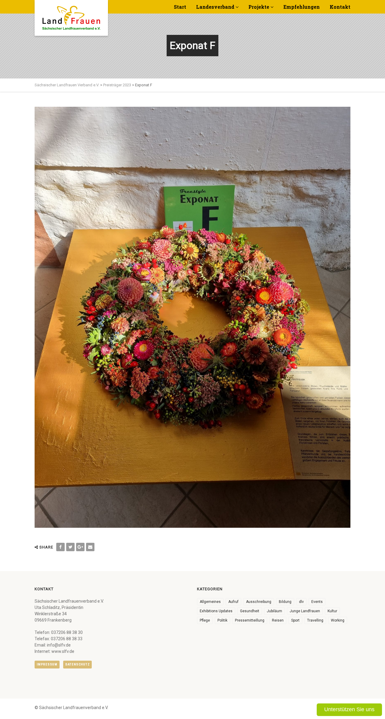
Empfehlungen (301, 7)
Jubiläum (274, 611)
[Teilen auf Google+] (80, 547)
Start (180, 7)
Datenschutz (77, 664)
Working (337, 620)
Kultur (332, 611)
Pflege (205, 620)
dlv (301, 602)
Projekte (258, 7)
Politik (222, 620)
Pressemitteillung (249, 620)
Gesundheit (249, 611)
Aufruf (233, 602)
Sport (295, 620)
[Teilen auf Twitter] (70, 547)
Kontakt (340, 7)
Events (317, 602)
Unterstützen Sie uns (349, 709)
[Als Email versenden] (90, 547)
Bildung (285, 602)
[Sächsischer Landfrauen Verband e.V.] (71, 16)
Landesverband (215, 7)
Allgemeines (210, 602)
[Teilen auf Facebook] (60, 547)
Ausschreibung (258, 602)
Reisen (278, 620)
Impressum (47, 664)
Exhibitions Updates (216, 611)
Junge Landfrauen (305, 611)
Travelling (315, 620)
